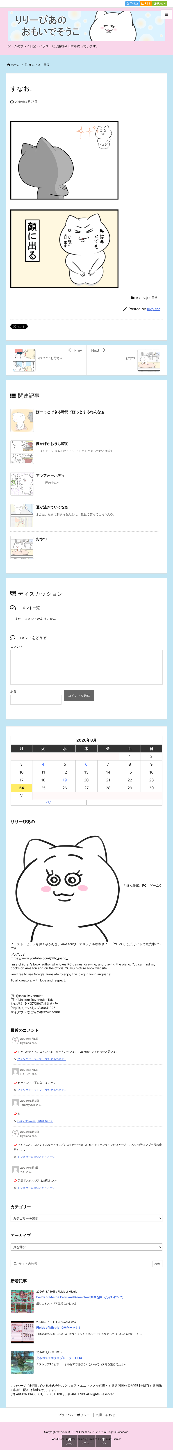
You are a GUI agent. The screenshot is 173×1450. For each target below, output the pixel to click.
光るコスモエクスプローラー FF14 (59, 1358)
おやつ (41, 539)
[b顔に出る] (64, 204)
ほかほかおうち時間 (52, 443)
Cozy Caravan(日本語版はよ (35, 1121)
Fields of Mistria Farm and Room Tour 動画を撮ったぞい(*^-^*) (79, 1297)
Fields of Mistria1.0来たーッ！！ (58, 1327)
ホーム (15, 64)
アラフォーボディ (50, 475)
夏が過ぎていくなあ (52, 507)
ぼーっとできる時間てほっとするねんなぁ (70, 412)
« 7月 (49, 802)
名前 (13, 692)
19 (65, 780)
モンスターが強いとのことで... (36, 1157)
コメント (16, 646)
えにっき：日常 (39, 64)
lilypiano (153, 309)
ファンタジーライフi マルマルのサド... (41, 1059)
